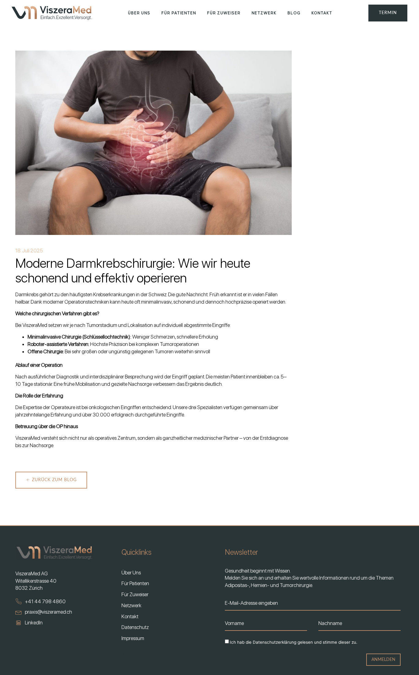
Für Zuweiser (223, 12)
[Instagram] (125, 653)
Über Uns (139, 12)
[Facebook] (137, 653)
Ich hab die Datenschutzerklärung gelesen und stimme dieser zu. (293, 642)
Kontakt (321, 12)
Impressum (132, 638)
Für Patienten (178, 12)
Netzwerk (264, 12)
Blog (293, 12)
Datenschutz (135, 627)
